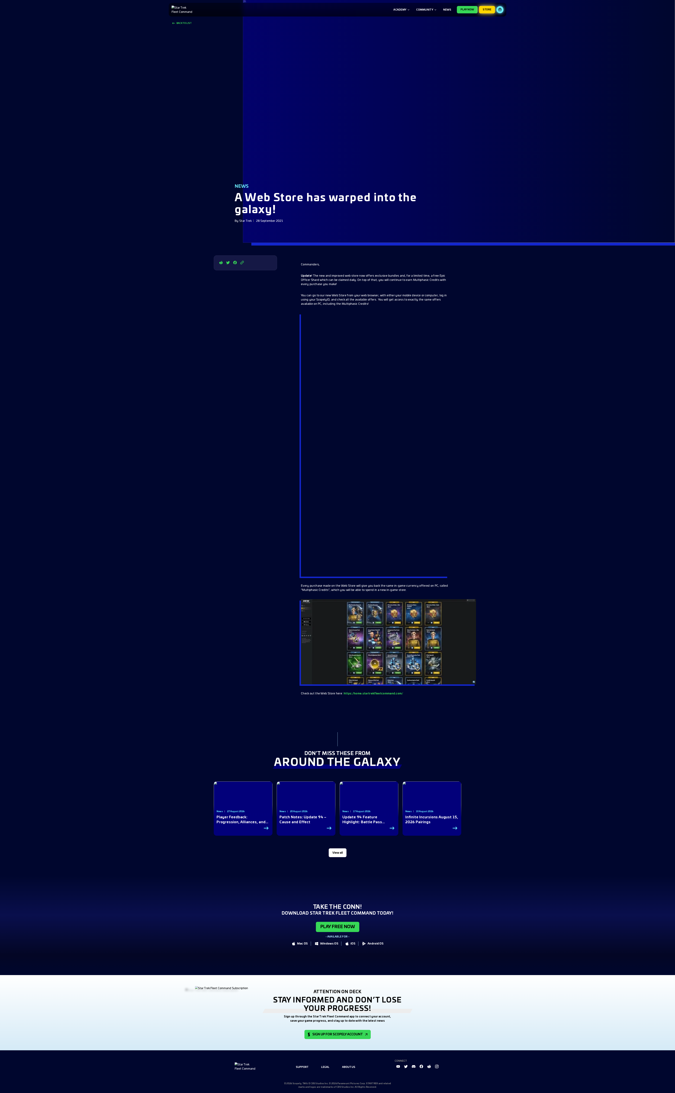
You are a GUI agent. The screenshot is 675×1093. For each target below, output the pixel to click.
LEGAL (325, 1067)
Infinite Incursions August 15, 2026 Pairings (431, 819)
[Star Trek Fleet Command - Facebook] (235, 262)
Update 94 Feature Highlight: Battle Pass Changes (362, 820)
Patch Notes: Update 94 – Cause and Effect (302, 819)
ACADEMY (399, 10)
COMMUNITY (424, 10)
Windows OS (329, 943)
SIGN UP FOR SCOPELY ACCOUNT (337, 1034)
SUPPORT (302, 1067)
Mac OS (302, 943)
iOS (353, 943)
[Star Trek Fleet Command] (182, 10)
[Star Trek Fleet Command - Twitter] (228, 262)
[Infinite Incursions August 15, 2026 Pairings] (432, 801)
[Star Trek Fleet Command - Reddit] (220, 262)
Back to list (184, 23)
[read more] (266, 828)
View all (337, 852)
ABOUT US (348, 1067)
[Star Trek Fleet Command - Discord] (413, 1066)
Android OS (376, 943)
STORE (487, 9)
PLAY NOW (467, 9)
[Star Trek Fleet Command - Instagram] (436, 1066)
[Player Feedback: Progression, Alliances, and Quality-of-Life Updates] (243, 801)
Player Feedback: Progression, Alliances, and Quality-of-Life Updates (241, 820)
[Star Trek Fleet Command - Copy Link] (242, 262)
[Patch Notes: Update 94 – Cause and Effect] (306, 801)
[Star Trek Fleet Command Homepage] (245, 1066)
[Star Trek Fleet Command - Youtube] (398, 1066)
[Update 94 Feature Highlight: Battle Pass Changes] (369, 801)
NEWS (447, 10)
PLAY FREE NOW (337, 927)
